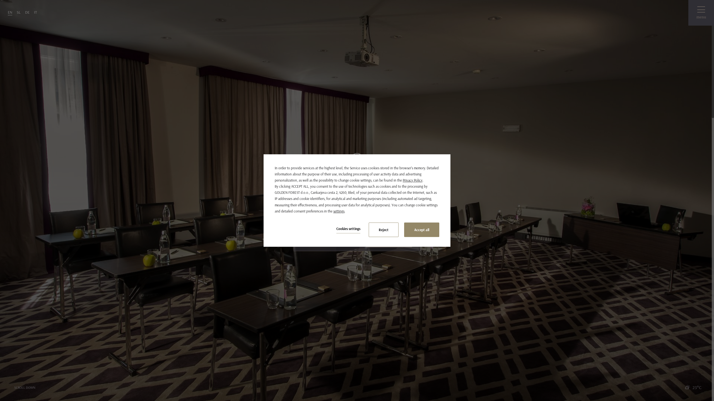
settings (338, 211)
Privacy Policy (413, 180)
